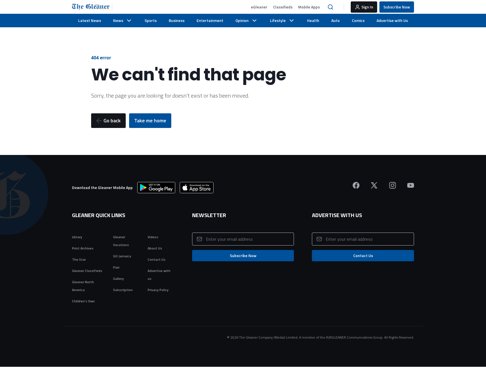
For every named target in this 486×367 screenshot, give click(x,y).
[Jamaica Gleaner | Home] (92, 7)
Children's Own (83, 301)
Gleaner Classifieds (87, 270)
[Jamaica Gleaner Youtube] (410, 185)
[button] (259, 7)
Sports (151, 20)
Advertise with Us (392, 20)
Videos (153, 237)
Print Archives (82, 248)
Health (313, 20)
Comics (358, 20)
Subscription (123, 289)
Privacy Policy (158, 289)
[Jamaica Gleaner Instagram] (392, 185)
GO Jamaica (122, 256)
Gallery (118, 278)
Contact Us (156, 259)
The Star (79, 259)
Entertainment (210, 20)
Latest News (89, 20)
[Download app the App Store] (196, 187)
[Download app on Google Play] (156, 187)
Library (77, 237)
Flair (116, 267)
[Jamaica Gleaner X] (374, 185)
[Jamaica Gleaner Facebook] (356, 185)
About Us (155, 248)
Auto (335, 20)
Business (176, 20)
